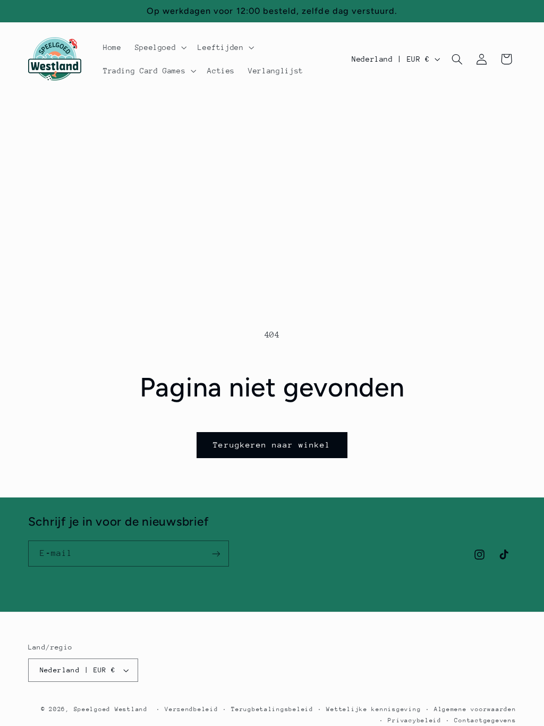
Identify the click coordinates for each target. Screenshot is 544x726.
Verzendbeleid (191, 709)
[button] (159, 47)
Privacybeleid (414, 720)
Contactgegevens (485, 720)
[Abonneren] (215, 554)
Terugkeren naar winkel (271, 444)
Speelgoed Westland (111, 709)
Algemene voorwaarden (475, 709)
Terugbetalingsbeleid (272, 709)
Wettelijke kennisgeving (373, 709)
